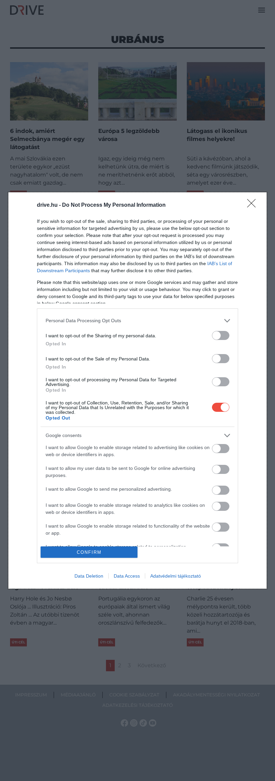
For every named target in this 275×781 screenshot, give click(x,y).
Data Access (127, 576)
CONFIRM (89, 552)
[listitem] (137, 320)
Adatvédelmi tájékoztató (175, 576)
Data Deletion (88, 576)
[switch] (220, 335)
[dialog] (137, 390)
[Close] (253, 205)
